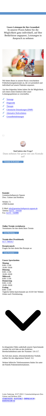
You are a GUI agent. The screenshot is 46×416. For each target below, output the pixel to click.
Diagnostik (11, 103)
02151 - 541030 (15, 211)
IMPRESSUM (29, 399)
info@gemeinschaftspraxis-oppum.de (23, 208)
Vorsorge (10, 99)
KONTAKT (18, 399)
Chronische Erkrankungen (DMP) (20, 110)
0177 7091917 (8, 242)
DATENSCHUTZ (8, 401)
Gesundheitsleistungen (15, 116)
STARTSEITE (7, 399)
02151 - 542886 (12, 213)
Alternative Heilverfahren (16, 113)
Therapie (10, 106)
